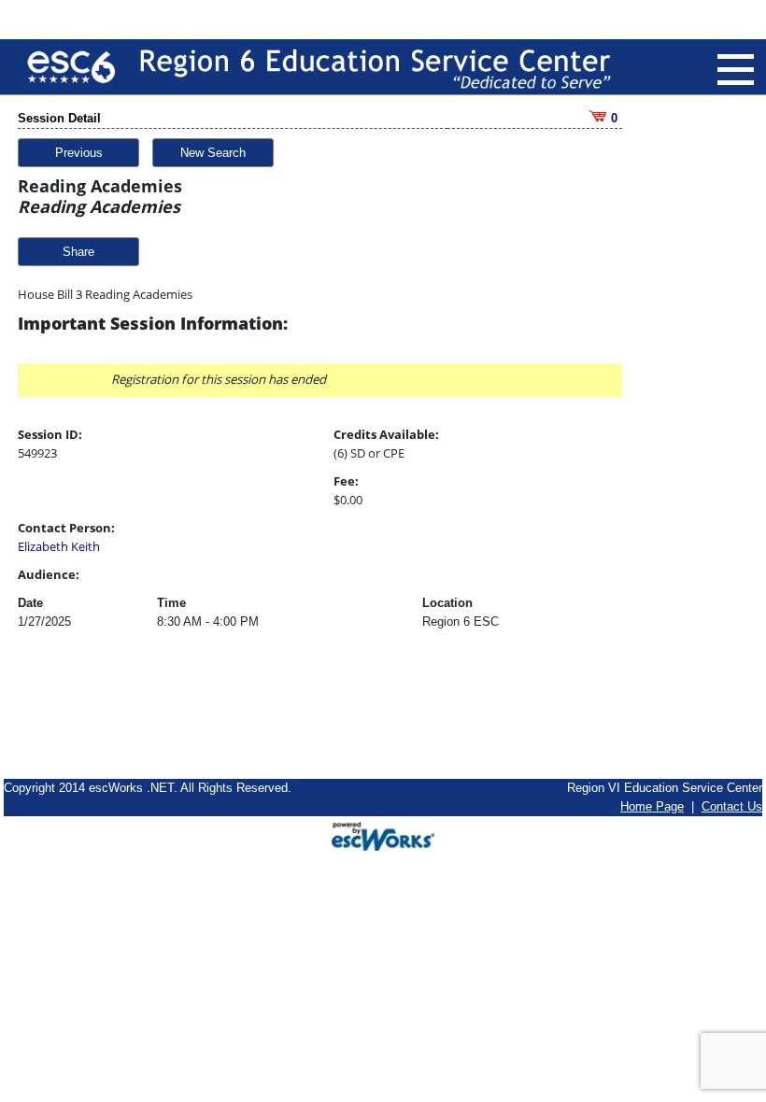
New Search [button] (213, 153)
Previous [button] (79, 153)
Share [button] (78, 252)
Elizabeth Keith (59, 546)
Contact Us (732, 806)
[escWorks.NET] (383, 833)
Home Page (652, 806)
